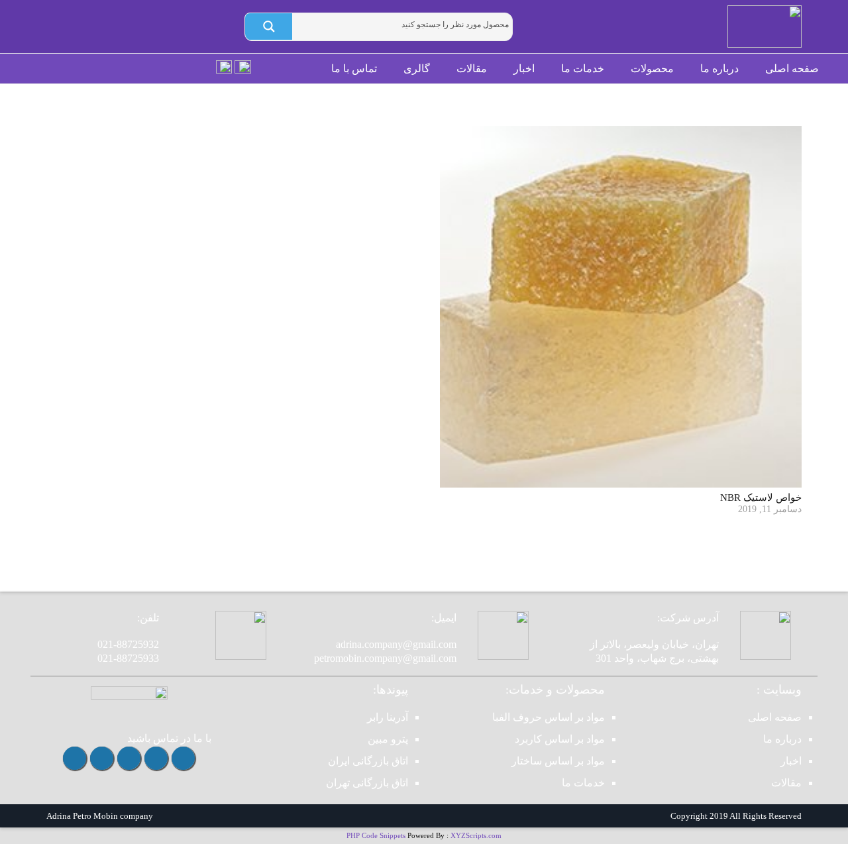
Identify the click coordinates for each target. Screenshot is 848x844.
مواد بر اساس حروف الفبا (548, 717)
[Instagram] (183, 758)
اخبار (791, 760)
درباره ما (782, 739)
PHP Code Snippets (375, 835)
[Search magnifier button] (268, 26)
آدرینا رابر (387, 717)
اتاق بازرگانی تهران (367, 782)
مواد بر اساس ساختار (558, 760)
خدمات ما (583, 782)
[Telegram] (156, 758)
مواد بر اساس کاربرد (560, 739)
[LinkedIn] (74, 758)
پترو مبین (388, 739)
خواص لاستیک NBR (761, 497)
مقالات (786, 782)
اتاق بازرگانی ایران (368, 760)
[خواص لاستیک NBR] (621, 307)
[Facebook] (101, 758)
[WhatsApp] (128, 758)
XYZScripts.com (476, 835)
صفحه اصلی (775, 717)
